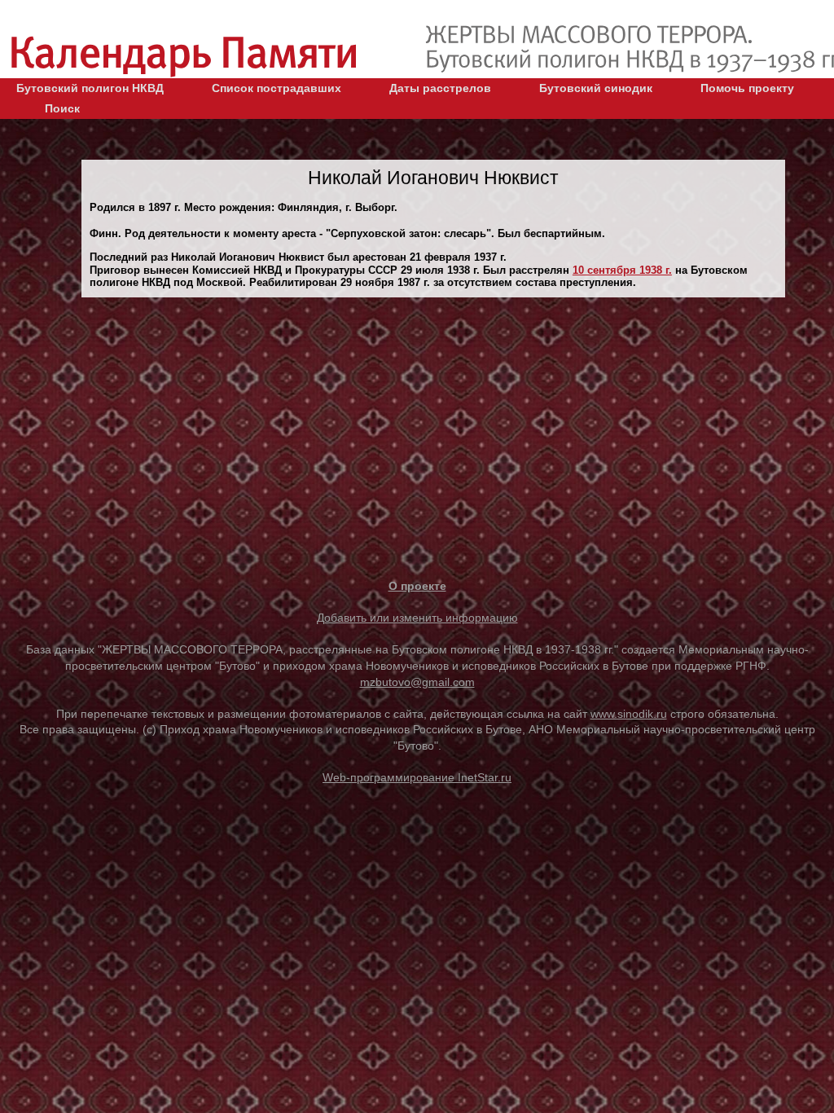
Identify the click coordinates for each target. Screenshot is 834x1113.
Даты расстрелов (440, 88)
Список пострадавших (276, 88)
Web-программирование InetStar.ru (417, 777)
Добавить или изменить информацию (417, 617)
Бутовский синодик (595, 88)
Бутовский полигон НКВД (90, 88)
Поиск (62, 108)
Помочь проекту (747, 88)
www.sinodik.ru (628, 713)
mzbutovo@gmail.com (417, 681)
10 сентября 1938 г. (622, 270)
